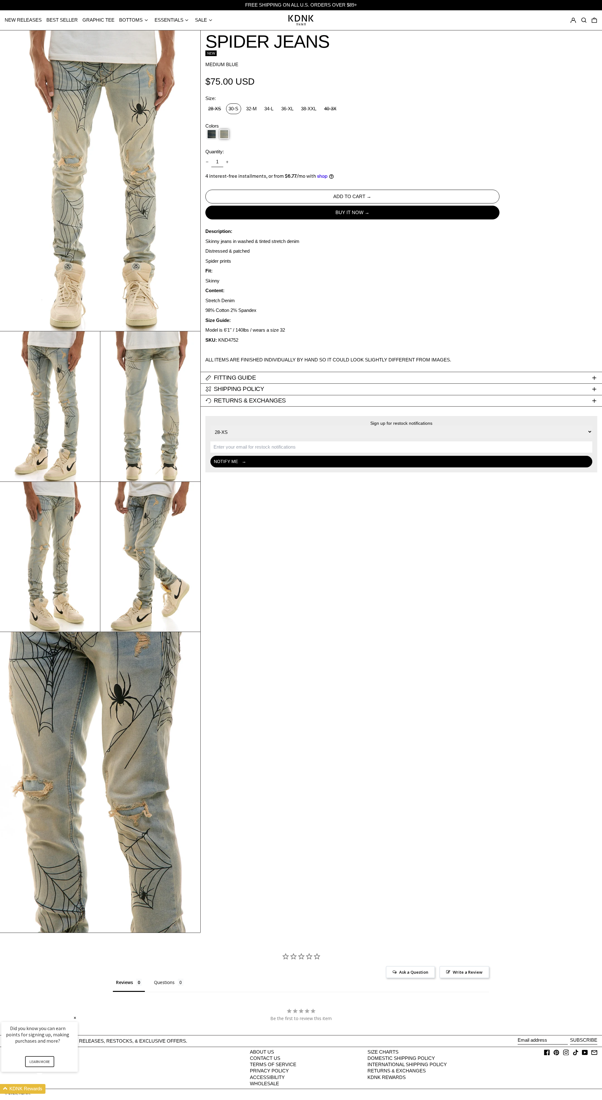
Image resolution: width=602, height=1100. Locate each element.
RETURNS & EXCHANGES (396, 1070)
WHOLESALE (264, 1083)
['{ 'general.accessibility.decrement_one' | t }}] (207, 162)
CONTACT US (265, 1058)
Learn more (39, 1061)
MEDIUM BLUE (221, 64)
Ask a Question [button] (413, 972)
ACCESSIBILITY (267, 1077)
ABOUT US (262, 1052)
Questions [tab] (164, 982)
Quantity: (214, 151)
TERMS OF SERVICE (273, 1064)
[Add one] (227, 162)
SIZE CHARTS (383, 1052)
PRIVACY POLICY (269, 1070)
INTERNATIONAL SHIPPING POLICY (407, 1064)
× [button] (75, 1018)
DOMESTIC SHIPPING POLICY (401, 1058)
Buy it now (349, 212)
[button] (594, 20)
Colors (212, 126)
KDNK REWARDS (386, 1077)
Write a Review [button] (468, 972)
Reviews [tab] (124, 982)
